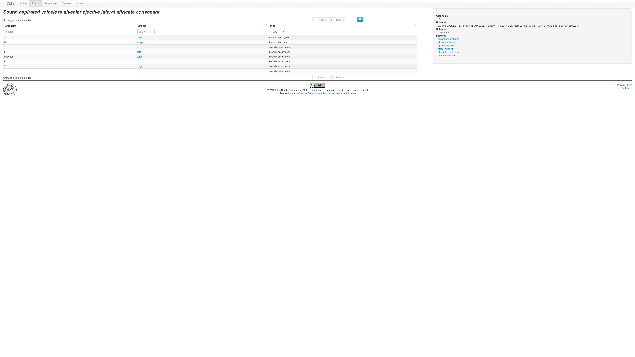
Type (272, 25)
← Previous (321, 19)
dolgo (140, 66)
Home (23, 3)
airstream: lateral (447, 42)
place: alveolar (445, 48)
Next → (340, 19)
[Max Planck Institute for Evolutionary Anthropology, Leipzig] (10, 89)
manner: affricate (447, 55)
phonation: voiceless (448, 52)
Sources (80, 3)
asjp (139, 51)
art (138, 47)
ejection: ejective (446, 45)
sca (138, 71)
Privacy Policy (624, 84)
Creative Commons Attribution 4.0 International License (327, 93)
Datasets (66, 3)
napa (139, 37)
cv (138, 61)
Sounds (36, 3)
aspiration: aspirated (448, 38)
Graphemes (50, 3)
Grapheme (11, 25)
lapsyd (140, 42)
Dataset (141, 25)
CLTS (11, 3)
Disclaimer (626, 88)
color (139, 56)
